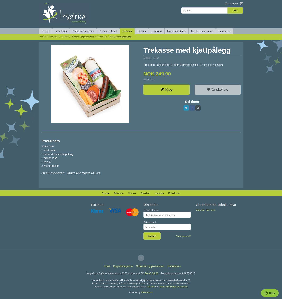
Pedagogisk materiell (83, 31)
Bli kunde (119, 193)
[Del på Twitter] (186, 108)
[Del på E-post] (198, 108)
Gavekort (145, 193)
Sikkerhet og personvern (150, 266)
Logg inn (159, 193)
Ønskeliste (219, 90)
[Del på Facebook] (192, 108)
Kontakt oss (174, 193)
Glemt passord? (183, 236)
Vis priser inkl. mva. (206, 210)
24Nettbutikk (147, 292)
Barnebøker (61, 31)
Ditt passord (149, 222)
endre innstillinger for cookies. (174, 286)
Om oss (132, 193)
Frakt (107, 266)
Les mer (151, 286)
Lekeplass (156, 31)
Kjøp (169, 90)
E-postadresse (150, 210)
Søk (235, 10)
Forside (45, 31)
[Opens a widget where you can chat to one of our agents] (270, 293)
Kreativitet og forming (202, 31)
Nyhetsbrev (174, 266)
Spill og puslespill (108, 31)
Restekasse (225, 31)
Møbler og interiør (176, 31)
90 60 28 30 (151, 273)
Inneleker (127, 31)
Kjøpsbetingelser (123, 266)
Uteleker (141, 31)
